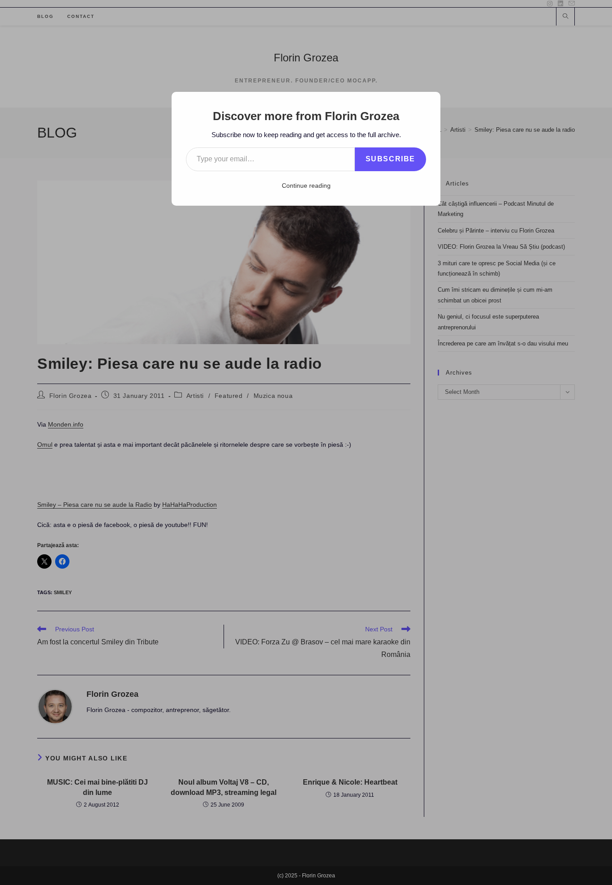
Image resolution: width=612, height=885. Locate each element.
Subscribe (390, 159)
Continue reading (306, 185)
